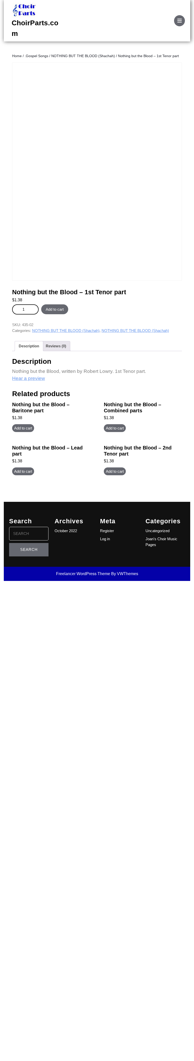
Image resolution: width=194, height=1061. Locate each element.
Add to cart (55, 309)
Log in (105, 539)
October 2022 (66, 531)
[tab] (179, 20)
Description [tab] (29, 346)
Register (107, 531)
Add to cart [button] (23, 428)
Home (17, 56)
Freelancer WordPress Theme (83, 574)
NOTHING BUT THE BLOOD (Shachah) (83, 56)
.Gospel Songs (36, 56)
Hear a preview (28, 378)
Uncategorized (157, 531)
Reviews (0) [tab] (56, 346)
